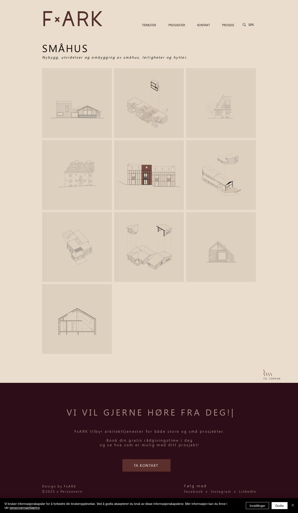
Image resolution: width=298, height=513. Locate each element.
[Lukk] (292, 506)
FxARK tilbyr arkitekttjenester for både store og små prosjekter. (149, 431)
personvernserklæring (25, 507)
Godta (279, 505)
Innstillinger (257, 505)
